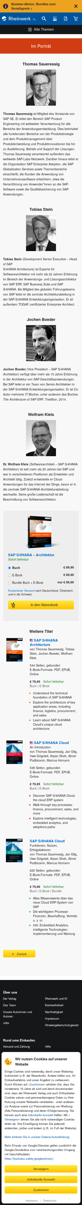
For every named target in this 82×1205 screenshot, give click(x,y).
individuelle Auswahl (40, 1115)
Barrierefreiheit (54, 1005)
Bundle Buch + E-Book (27, 582)
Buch (15, 567)
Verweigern (11, 1119)
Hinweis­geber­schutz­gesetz (62, 1025)
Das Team (9, 1005)
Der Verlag (9, 998)
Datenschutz (50, 1200)
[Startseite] (19, 18)
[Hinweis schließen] (76, 6)
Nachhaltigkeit (54, 1012)
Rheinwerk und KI (56, 998)
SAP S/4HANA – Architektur (31, 554)
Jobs (6, 1023)
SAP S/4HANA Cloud (49, 744)
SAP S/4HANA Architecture (44, 642)
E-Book (16, 574)
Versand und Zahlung (16, 1046)
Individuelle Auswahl (41, 1179)
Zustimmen (37, 1084)
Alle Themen (44, 29)
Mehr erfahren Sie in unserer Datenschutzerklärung (37, 1137)
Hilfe (48, 1046)
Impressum (32, 1200)
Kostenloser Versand (21, 590)
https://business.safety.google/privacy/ (29, 1158)
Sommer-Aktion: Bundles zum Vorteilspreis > (33, 6)
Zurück (21, 954)
